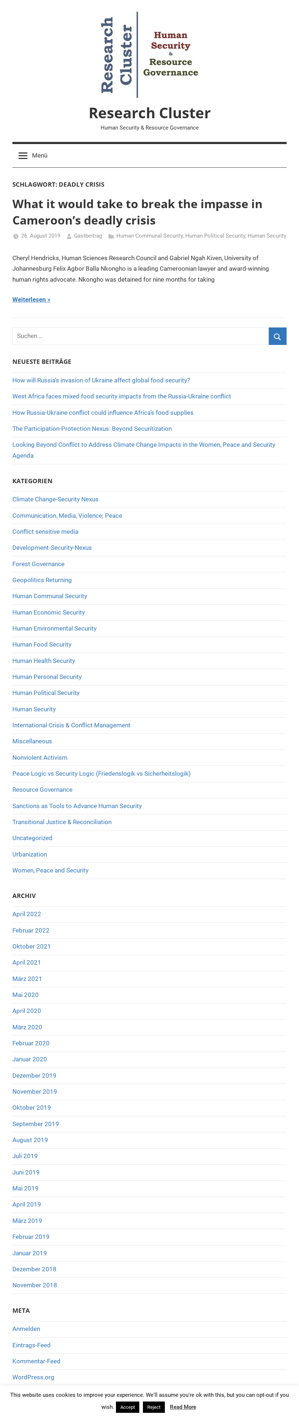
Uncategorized (32, 838)
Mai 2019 (25, 1188)
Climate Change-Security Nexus (55, 499)
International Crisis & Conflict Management (71, 725)
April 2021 (26, 962)
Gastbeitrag (88, 235)
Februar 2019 (31, 1236)
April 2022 (26, 914)
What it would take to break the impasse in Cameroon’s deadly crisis (137, 212)
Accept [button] (127, 1407)
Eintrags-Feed (31, 1345)
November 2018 (34, 1285)
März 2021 (27, 978)
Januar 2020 (29, 1059)
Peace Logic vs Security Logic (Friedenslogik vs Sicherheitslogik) (101, 773)
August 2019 (30, 1140)
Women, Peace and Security (50, 870)
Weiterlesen (29, 299)
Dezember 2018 (34, 1269)
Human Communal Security (149, 235)
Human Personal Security (47, 676)
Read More (183, 1407)
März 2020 (27, 1027)
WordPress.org (33, 1377)
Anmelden (26, 1328)
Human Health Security (43, 660)
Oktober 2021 (31, 946)
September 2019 (35, 1124)
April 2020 (26, 1010)
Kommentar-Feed (36, 1361)
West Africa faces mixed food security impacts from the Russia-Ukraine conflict (121, 396)
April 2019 (26, 1204)
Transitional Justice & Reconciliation (62, 822)
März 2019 (27, 1220)
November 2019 (34, 1091)
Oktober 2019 (31, 1107)
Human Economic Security (48, 612)
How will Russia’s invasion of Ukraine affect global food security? (101, 380)
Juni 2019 (26, 1172)
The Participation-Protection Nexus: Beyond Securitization (92, 428)
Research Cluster (150, 113)
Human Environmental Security (54, 628)
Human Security (267, 235)
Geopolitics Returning (42, 580)
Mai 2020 (25, 994)
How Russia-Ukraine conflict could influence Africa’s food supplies (103, 412)
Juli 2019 (25, 1156)
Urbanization (29, 854)
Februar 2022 (31, 930)
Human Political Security (215, 235)
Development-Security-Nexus (52, 547)
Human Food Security (41, 644)
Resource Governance (42, 789)
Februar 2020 (31, 1043)
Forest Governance (38, 564)
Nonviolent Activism (39, 757)
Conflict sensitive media (45, 531)
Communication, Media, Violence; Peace (67, 515)
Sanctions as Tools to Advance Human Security (77, 806)
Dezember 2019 (34, 1075)
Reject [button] (153, 1407)
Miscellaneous (32, 741)
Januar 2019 (29, 1253)
